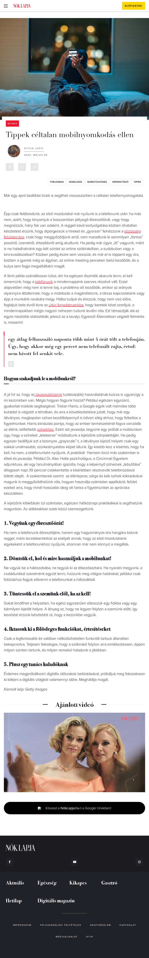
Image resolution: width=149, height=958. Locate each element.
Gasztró (109, 882)
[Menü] (6, 6)
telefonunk (44, 281)
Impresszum (22, 925)
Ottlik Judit (34, 148)
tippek (137, 182)
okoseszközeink (48, 394)
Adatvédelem (100, 925)
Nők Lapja (22, 5)
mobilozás (75, 182)
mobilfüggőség (97, 182)
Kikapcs (78, 882)
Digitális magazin (56, 900)
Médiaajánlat (67, 936)
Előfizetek (133, 5)
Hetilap (14, 900)
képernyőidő (120, 182)
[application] (74, 752)
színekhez (45, 429)
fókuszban (57, 182)
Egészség (47, 882)
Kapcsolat (128, 925)
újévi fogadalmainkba (66, 305)
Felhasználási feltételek (60, 925)
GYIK (89, 936)
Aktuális (12, 124)
